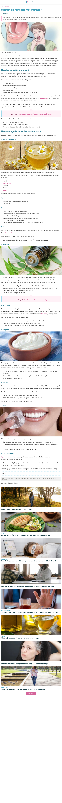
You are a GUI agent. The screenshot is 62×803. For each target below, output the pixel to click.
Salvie (5, 190)
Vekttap (3, 533)
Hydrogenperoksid (7, 457)
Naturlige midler (5, 6)
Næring (3, 636)
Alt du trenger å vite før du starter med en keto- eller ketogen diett (25, 535)
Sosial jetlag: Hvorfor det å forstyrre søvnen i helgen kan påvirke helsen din (29, 561)
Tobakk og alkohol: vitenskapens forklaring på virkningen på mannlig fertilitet (29, 612)
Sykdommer (4, 585)
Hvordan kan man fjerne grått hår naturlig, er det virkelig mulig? (24, 664)
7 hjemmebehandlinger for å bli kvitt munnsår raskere (35, 114)
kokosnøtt (8, 233)
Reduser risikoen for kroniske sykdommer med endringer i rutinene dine (27, 587)
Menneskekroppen (6, 610)
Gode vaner (4, 559)
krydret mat (44, 98)
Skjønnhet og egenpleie (8, 662)
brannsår (44, 314)
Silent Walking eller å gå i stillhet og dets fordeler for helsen (23, 689)
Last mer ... (31, 693)
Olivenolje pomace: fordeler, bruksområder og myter (20, 638)
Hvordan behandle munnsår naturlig (35, 300)
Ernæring (4, 508)
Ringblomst (7, 183)
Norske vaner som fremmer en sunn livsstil (16, 509)
